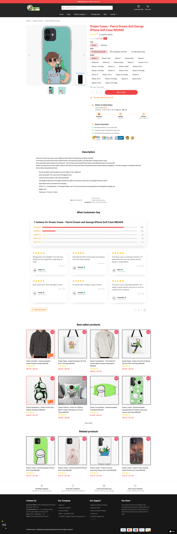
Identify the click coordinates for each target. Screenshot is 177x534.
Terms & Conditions (65, 508)
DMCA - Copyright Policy (66, 513)
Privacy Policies (63, 510)
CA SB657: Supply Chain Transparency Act (72, 516)
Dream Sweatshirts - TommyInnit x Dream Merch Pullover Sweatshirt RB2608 (102, 363)
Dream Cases (38, 21)
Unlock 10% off (4, 525)
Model (92, 55)
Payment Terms (95, 508)
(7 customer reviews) (105, 34)
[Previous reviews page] (135, 310)
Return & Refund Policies (98, 510)
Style (91, 48)
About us (61, 505)
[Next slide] (84, 55)
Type (91, 42)
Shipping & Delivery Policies (98, 505)
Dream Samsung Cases (99, 202)
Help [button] (173, 531)
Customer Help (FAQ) (97, 516)
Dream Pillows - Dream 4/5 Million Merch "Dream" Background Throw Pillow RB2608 (70, 409)
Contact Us (93, 513)
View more (88, 423)
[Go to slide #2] (62, 90)
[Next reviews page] (145, 310)
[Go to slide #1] (51, 90)
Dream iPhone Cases (52, 21)
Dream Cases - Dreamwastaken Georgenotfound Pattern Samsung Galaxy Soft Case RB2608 (134, 409)
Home (28, 21)
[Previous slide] (29, 55)
